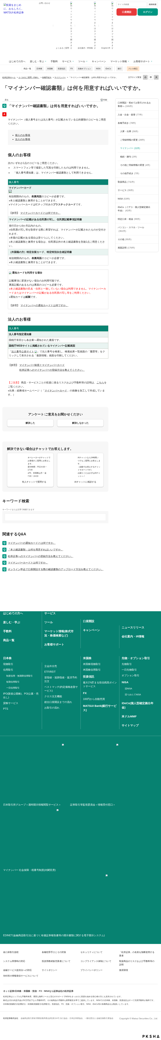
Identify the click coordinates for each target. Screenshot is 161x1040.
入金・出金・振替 (130, 114)
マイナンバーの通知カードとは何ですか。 (32, 543)
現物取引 (8, 664)
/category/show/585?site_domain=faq (155, 104)
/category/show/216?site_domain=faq (155, 140)
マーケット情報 (118, 61)
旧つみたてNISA (133, 694)
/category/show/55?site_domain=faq (155, 229)
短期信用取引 (12, 682)
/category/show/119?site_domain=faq (155, 131)
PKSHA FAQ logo (151, 1036)
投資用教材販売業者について (56, 961)
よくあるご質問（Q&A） (28, 77)
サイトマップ (130, 725)
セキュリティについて (91, 952)
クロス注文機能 (53, 696)
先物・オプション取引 (136, 658)
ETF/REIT (50, 671)
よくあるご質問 (62, 48)
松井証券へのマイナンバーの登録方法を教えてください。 (40, 556)
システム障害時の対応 (14, 961)
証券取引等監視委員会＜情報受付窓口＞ (92, 804)
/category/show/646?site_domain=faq (155, 209)
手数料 (54, 61)
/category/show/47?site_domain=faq (155, 182)
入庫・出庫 (129, 131)
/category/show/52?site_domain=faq (155, 239)
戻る (6, 100)
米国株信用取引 (92, 669)
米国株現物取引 (92, 664)
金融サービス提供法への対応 (17, 970)
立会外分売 (50, 666)
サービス (67, 61)
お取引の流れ (51, 707)
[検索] (144, 4)
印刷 (105, 100)
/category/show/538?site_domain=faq (155, 199)
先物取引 (127, 664)
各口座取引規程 (11, 952)
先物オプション (84, 69)
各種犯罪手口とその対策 (54, 952)
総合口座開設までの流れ (58, 702)
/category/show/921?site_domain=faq (155, 115)
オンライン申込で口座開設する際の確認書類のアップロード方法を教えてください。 (55, 569)
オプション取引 (130, 675)
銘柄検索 (152, 4)
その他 (124, 239)
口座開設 (126, 12)
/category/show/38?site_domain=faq (155, 219)
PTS (5, 708)
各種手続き (47, 77)
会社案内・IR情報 (85, 48)
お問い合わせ (44, 3)
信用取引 (8, 669)
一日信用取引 (12, 688)
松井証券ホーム (9, 77)
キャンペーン (99, 61)
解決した (30, 423)
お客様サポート (141, 61)
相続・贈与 (128, 156)
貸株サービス (10, 703)
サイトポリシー (49, 970)
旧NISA (128, 688)
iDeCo (108, 69)
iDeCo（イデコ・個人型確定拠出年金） (134, 209)
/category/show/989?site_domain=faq (155, 248)
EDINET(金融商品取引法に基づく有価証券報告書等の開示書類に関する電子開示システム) (54, 935)
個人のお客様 (22, 135)
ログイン (148, 12)
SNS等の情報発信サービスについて (20, 975)
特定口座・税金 (129, 219)
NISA (98, 69)
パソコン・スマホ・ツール (131, 229)
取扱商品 (126, 182)
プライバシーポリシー (91, 970)
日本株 (39, 69)
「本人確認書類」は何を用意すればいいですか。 (35, 549)
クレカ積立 (133, 69)
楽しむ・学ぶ (37, 61)
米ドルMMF (129, 716)
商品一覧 (27, 69)
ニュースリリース (133, 627)
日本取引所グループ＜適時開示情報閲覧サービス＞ (32, 804)
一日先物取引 (129, 669)
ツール (81, 61)
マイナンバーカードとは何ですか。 (28, 562)
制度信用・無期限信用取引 (19, 676)
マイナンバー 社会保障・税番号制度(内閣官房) (29, 870)
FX (71, 69)
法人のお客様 (22, 139)
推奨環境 (123, 970)
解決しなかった (80, 423)
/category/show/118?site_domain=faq (155, 123)
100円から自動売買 (94, 699)
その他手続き (129, 173)
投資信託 (61, 69)
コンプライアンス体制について (95, 961)
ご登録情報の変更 (132, 140)
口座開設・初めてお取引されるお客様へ (134, 104)
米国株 (50, 69)
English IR (106, 48)
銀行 (120, 69)
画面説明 (126, 247)
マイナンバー (60, 77)
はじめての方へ (17, 61)
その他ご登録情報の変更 (135, 165)
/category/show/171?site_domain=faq (155, 190)
